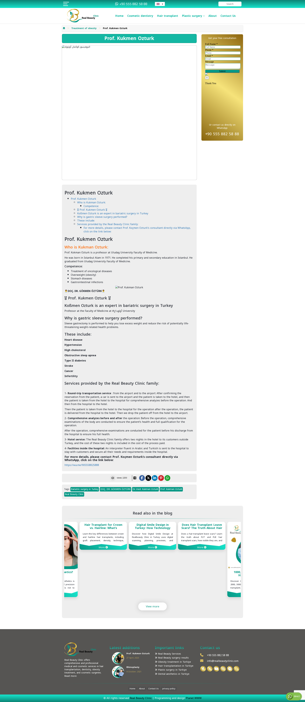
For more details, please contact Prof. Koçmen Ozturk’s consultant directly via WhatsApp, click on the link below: (137, 229)
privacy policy (168, 688)
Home (119, 15)
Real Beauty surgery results (173, 657)
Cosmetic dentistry (140, 15)
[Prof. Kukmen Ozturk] (118, 658)
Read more (70, 676)
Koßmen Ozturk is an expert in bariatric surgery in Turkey (112, 213)
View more (152, 606)
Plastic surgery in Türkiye (172, 670)
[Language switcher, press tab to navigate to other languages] (160, 4)
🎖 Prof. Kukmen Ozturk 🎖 (92, 209)
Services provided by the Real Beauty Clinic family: (107, 224)
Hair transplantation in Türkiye (175, 666)
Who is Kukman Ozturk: (91, 202)
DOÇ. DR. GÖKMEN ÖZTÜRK (115, 489)
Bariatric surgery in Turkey (84, 489)
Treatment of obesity (84, 28)
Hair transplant (167, 15)
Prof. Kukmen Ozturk (83, 198)
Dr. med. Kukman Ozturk (145, 489)
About (212, 15)
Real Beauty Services (169, 653)
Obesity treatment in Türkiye (174, 662)
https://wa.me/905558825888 (81, 465)
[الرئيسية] (64, 28)
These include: (86, 220)
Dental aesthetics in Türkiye (173, 674)
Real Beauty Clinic (74, 494)
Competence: (91, 206)
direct (296, 696)
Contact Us (228, 15)
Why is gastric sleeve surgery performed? (102, 216)
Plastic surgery (192, 15)
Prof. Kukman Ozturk (171, 489)
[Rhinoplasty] (118, 672)
